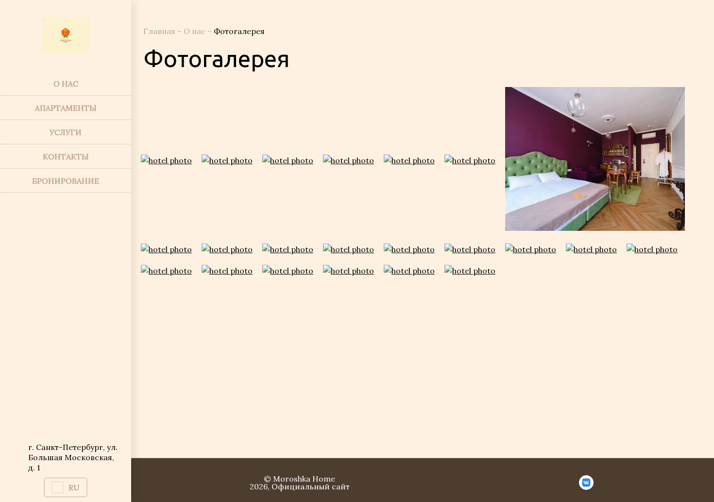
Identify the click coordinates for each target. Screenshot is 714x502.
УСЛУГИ (66, 132)
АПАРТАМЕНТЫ (66, 108)
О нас (195, 31)
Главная (160, 31)
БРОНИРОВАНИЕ (65, 181)
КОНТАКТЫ (66, 156)
